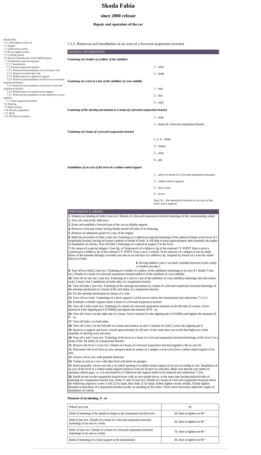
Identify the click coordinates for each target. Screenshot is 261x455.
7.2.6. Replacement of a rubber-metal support (30, 91)
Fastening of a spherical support (137, 237)
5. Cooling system (14, 54)
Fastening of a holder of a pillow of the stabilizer (136, 270)
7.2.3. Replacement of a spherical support (28, 76)
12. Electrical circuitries (17, 116)
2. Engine (10, 45)
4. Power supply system (17, 51)
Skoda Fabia (9, 39)
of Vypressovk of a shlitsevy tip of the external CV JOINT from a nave (163, 248)
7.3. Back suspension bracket (22, 100)
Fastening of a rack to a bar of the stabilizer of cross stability (146, 278)
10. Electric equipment (17, 110)
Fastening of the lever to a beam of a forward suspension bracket (143, 337)
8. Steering (10, 103)
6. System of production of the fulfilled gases (28, 57)
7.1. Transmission (16, 64)
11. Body (10, 113)
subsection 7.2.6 (192, 372)
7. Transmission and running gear (22, 61)
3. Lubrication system (16, 48)
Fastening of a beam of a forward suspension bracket (136, 306)
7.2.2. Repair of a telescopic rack (24, 73)
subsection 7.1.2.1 (195, 297)
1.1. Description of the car (18, 42)
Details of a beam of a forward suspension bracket (104, 274)
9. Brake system (13, 107)
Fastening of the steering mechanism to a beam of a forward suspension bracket (151, 285)
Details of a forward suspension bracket (143, 216)
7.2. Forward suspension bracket (23, 67)
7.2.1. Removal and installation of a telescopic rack (33, 70)
